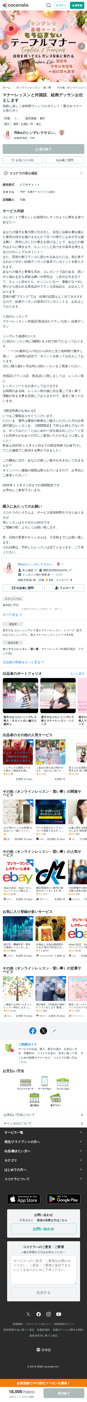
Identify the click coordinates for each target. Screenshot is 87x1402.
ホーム (7, 87)
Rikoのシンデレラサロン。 (37, 564)
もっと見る (77, 673)
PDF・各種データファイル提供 (37, 191)
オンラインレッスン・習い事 (33, 87)
